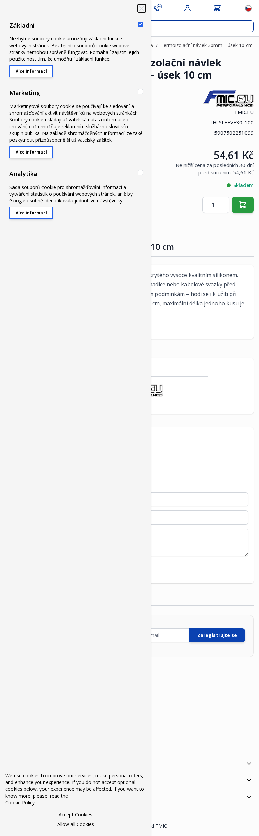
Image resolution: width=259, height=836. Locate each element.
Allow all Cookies (75, 824)
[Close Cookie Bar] (142, 8)
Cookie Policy (20, 802)
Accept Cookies (75, 814)
